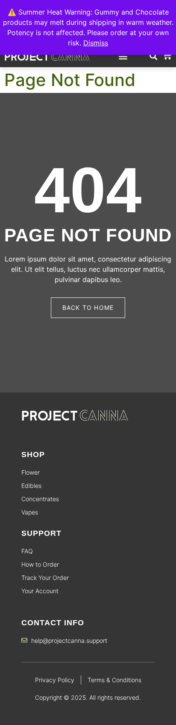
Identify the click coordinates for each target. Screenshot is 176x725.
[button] (123, 56)
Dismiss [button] (95, 43)
